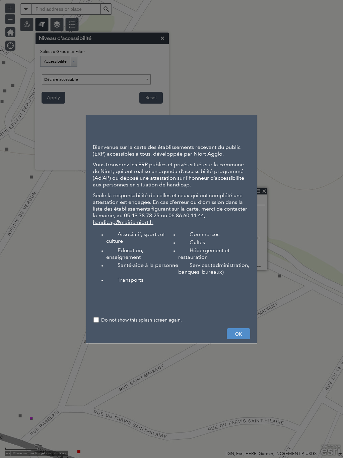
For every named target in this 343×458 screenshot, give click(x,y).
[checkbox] (171, 321)
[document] (171, 214)
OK (238, 334)
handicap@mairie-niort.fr (123, 222)
